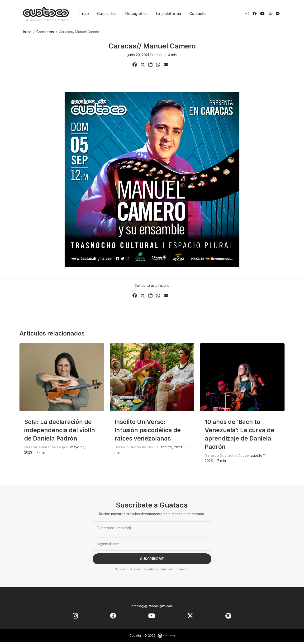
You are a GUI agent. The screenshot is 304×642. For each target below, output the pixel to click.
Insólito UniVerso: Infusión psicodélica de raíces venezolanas (147, 430)
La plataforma (168, 13)
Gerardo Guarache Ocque (46, 447)
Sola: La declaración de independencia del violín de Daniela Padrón (59, 430)
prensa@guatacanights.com (152, 606)
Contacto (197, 13)
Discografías (136, 13)
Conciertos (107, 13)
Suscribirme (152, 559)
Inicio (84, 13)
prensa (156, 55)
